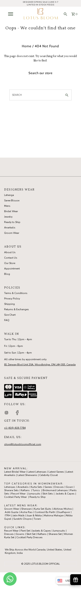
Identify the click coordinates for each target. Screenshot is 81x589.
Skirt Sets (47, 493)
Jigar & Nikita (34, 515)
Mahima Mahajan (54, 515)
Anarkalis (9, 227)
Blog (7, 274)
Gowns (20, 534)
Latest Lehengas (37, 471)
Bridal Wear (11, 211)
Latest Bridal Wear (15, 471)
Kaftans (25, 490)
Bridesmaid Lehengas (55, 490)
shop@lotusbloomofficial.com (22, 444)
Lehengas (9, 487)
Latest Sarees (56, 471)
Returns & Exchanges (16, 309)
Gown (69, 487)
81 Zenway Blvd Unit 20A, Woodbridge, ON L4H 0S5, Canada (40, 364)
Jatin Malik (18, 515)
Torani (37, 519)
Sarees (48, 487)
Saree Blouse (11, 200)
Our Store (9, 263)
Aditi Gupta (11, 512)
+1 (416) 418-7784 (15, 428)
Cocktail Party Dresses (29, 537)
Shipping (9, 304)
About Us (10, 252)
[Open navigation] (12, 14)
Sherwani (26, 509)
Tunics (36, 490)
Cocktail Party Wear (15, 497)
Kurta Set (39, 509)
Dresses (59, 487)
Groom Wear (11, 233)
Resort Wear (18, 493)
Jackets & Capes (65, 493)
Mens (7, 206)
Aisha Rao (26, 512)
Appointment (12, 268)
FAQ (6, 320)
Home (26, 46)
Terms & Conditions (15, 293)
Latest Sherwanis (27, 475)
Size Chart (10, 314)
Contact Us (10, 257)
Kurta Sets (36, 487)
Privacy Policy (12, 298)
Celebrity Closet (48, 475)
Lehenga (9, 195)
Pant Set (25, 530)
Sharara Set (55, 534)
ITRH (7, 515)
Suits (48, 509)
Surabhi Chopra (22, 519)
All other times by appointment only (25, 359)
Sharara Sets (11, 490)
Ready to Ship (12, 222)
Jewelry (8, 216)
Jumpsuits (34, 493)
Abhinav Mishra (62, 509)
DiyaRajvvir (63, 512)
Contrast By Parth (45, 512)
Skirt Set (31, 534)
